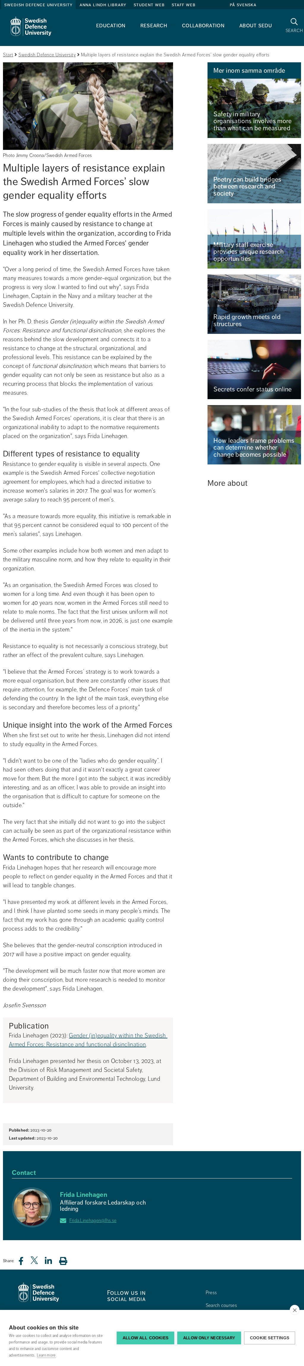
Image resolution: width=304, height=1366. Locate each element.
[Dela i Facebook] (24, 1262)
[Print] (66, 1261)
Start (8, 55)
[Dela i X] (35, 1262)
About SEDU (255, 25)
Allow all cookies (145, 1338)
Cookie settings (269, 1338)
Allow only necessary (209, 1338)
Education (111, 25)
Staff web (184, 5)
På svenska (243, 5)
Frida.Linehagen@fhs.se (93, 1221)
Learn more (46, 1355)
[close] (295, 1310)
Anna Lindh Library (103, 5)
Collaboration (203, 25)
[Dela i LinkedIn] (52, 1262)
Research (153, 25)
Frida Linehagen (83, 1195)
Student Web (149, 5)
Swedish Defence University (38, 5)
